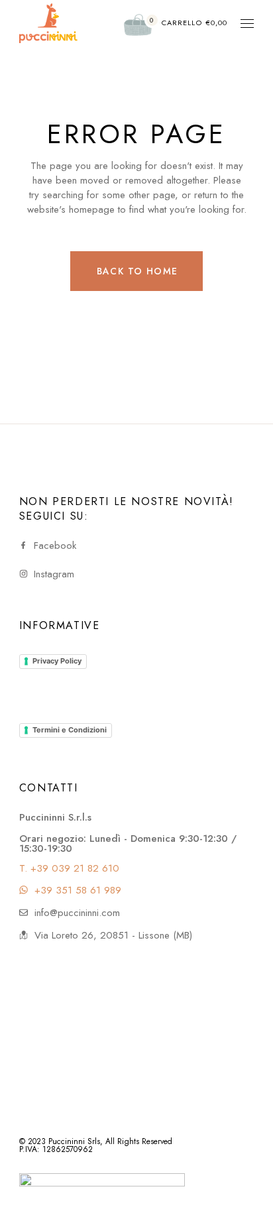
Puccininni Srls (74, 1141)
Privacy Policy (57, 660)
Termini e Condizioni (69, 729)
